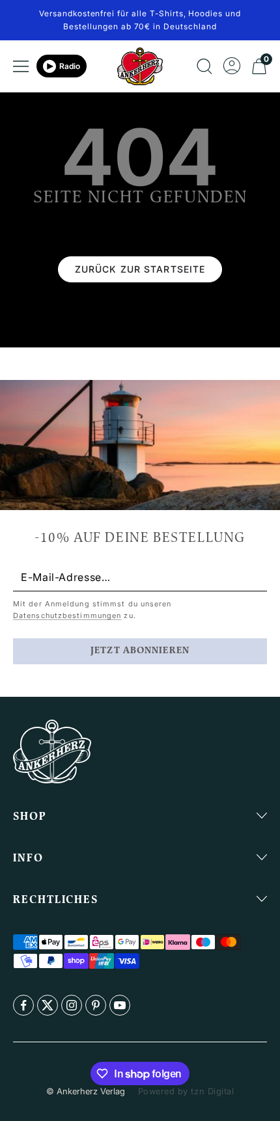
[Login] (232, 66)
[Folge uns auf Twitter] (47, 1005)
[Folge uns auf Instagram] (71, 1005)
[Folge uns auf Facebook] (23, 1005)
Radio (69, 66)
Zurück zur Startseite (140, 269)
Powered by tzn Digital (186, 1091)
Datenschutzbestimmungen (67, 615)
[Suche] (204, 66)
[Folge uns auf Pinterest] (95, 1005)
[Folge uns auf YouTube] (120, 1005)
